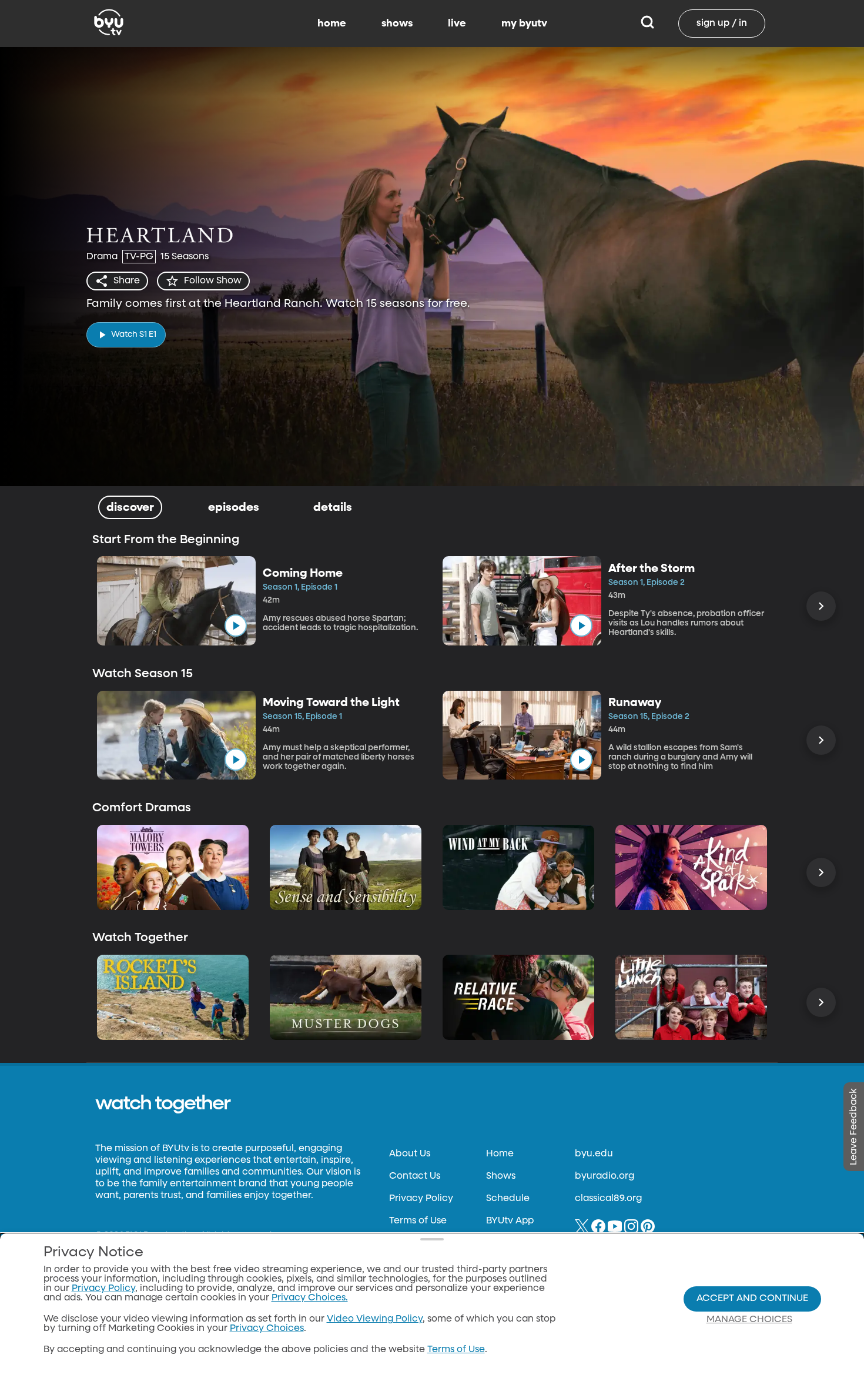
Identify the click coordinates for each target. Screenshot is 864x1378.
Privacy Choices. (310, 1298)
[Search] (647, 23)
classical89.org (608, 1198)
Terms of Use (418, 1221)
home (331, 23)
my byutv (524, 23)
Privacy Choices (267, 1328)
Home (500, 1154)
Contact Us (414, 1176)
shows (397, 23)
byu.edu (594, 1154)
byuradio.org (604, 1176)
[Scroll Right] (821, 606)
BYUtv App (510, 1221)
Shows (500, 1176)
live (457, 23)
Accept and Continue (752, 1298)
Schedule (508, 1198)
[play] (236, 625)
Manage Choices (749, 1320)
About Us (409, 1154)
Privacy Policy (421, 1198)
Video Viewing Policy (375, 1319)
